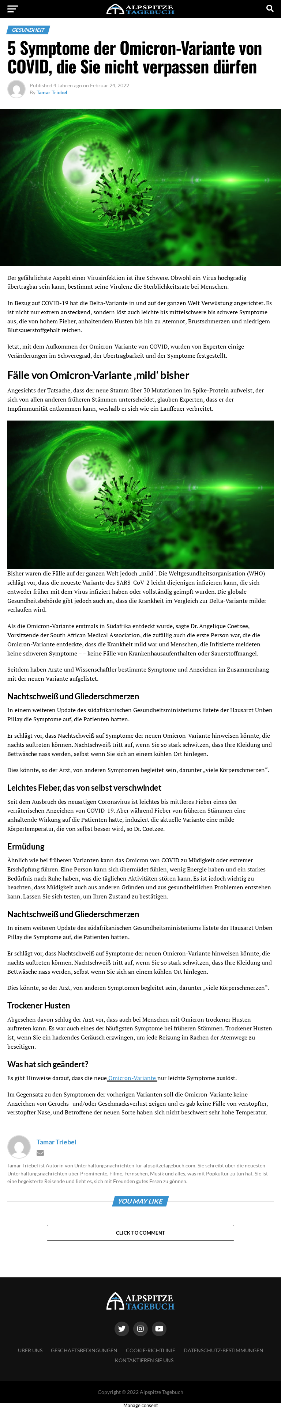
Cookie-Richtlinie (150, 1350)
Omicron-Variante (132, 1078)
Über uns (30, 1350)
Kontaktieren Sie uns (144, 1360)
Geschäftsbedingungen (84, 1350)
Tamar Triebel (52, 92)
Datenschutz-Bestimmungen (223, 1350)
